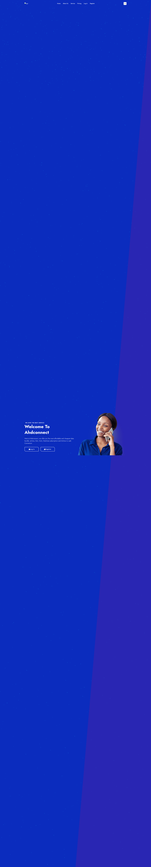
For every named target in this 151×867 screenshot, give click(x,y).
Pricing (79, 3)
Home (58, 3)
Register (92, 3)
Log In (85, 3)
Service (73, 3)
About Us (65, 3)
